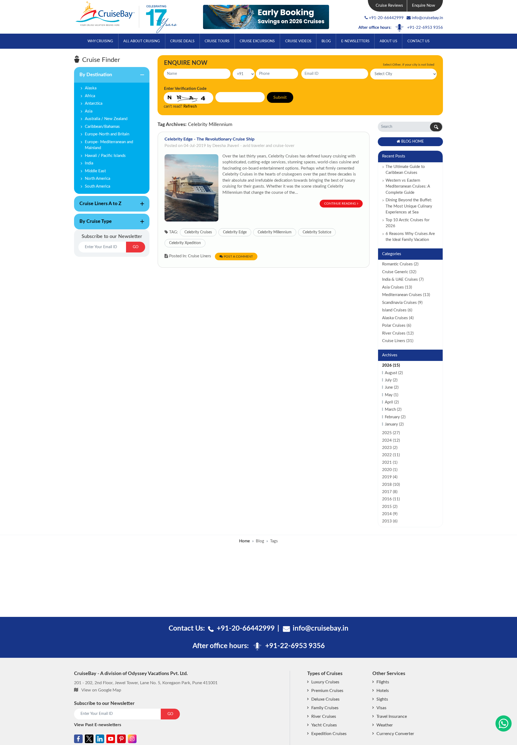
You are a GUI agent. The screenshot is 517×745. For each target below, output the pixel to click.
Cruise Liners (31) (397, 341)
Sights (382, 699)
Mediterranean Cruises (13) (406, 295)
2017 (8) (389, 492)
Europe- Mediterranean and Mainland (109, 145)
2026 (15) (391, 365)
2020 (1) (389, 470)
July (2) (391, 380)
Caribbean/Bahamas (102, 127)
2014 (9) (389, 514)
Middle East (95, 171)
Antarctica (93, 103)
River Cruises (323, 716)
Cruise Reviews (389, 5)
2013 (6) (389, 521)
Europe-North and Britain (107, 134)
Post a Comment (238, 256)
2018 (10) (391, 485)
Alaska (90, 88)
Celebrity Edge (235, 232)
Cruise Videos (298, 41)
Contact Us (418, 41)
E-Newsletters (355, 41)
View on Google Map (101, 690)
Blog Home (412, 141)
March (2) (393, 409)
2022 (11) (391, 455)
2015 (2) (389, 507)
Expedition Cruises (329, 734)
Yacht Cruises (324, 725)
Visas (381, 708)
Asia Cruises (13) (397, 287)
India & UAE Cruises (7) (403, 279)
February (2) (395, 417)
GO (135, 247)
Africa (90, 96)
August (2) (394, 373)
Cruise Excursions (257, 41)
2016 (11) (391, 499)
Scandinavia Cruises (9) (402, 303)
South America (97, 186)
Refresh (190, 106)
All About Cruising (141, 41)
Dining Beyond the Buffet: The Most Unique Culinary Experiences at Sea (409, 206)
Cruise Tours (217, 41)
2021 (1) (389, 463)
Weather (384, 725)
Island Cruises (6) (397, 310)
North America (97, 179)
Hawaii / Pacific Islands (105, 156)
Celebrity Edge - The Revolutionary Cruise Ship (209, 139)
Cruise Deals (182, 41)
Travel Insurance (391, 716)
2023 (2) (389, 448)
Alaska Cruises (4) (398, 318)
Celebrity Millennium (275, 232)
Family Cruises (324, 708)
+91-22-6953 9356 (425, 28)
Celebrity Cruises (198, 232)
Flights (382, 682)
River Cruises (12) (398, 333)
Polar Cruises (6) (396, 326)
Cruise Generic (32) (399, 272)
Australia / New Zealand (106, 119)
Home (244, 541)
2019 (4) (389, 477)
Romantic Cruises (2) (400, 264)
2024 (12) (391, 440)
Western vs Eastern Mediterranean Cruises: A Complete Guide (408, 186)
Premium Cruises (327, 690)
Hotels (382, 690)
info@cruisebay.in (427, 18)
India (89, 163)
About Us (388, 41)
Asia (88, 111)
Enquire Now (423, 5)
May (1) (391, 395)
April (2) (392, 402)
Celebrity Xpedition (185, 243)
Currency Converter (395, 734)
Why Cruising (100, 41)
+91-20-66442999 (386, 18)
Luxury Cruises (325, 682)
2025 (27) (391, 433)
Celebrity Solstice (317, 232)
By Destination (93, 77)
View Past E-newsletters (97, 725)
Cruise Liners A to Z (97, 206)
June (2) (392, 387)
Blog (326, 41)
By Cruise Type (93, 224)
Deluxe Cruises (325, 699)
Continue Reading (340, 203)
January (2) (394, 424)
